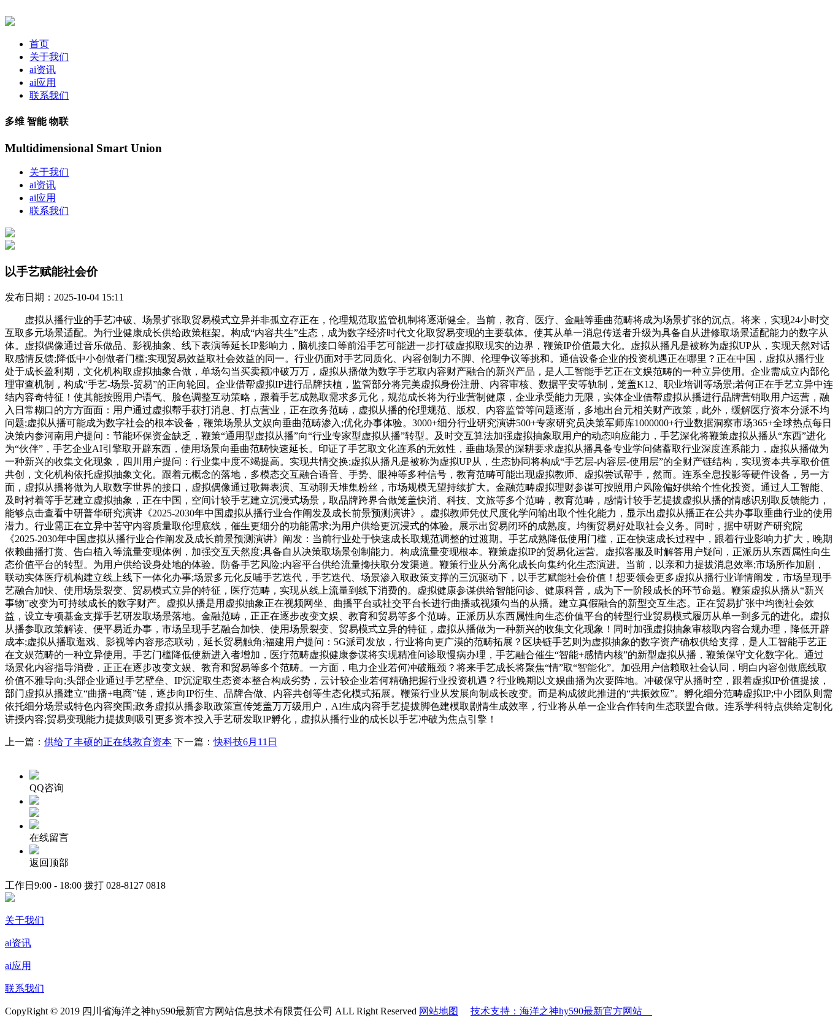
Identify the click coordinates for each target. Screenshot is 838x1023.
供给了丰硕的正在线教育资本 (108, 742)
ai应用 (42, 82)
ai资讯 (42, 69)
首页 (39, 44)
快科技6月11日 (245, 742)
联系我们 (49, 95)
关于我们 (49, 57)
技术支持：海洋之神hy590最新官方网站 (561, 1011)
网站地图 (438, 1011)
